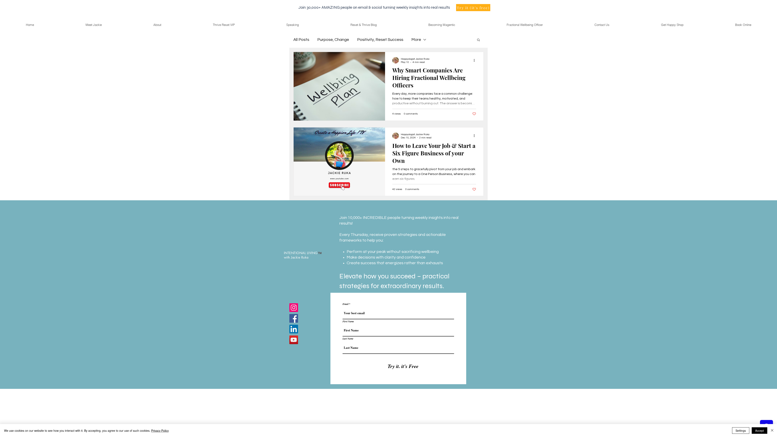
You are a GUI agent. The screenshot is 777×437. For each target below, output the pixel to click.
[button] (478, 40)
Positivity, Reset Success (380, 40)
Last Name (348, 338)
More (416, 40)
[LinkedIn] (293, 329)
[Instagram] (293, 307)
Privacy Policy (160, 431)
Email (345, 304)
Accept (759, 431)
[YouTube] (293, 339)
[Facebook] (293, 318)
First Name (348, 321)
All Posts (301, 40)
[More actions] (475, 60)
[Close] (772, 430)
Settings (741, 431)
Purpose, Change (333, 40)
